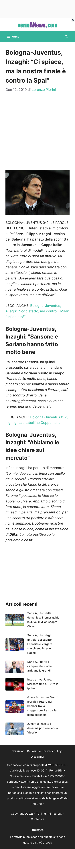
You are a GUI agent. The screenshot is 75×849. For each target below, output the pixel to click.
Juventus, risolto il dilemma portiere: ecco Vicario (42, 728)
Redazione (34, 751)
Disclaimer (37, 756)
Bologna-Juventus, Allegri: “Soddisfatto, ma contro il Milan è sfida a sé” (37, 311)
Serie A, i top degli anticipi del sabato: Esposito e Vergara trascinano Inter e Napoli (39, 644)
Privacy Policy (53, 751)
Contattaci (37, 819)
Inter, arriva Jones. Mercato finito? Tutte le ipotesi (42, 684)
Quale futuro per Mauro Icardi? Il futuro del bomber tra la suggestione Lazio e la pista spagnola (42, 705)
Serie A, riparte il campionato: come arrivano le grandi (39, 666)
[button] (66, 36)
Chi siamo (18, 751)
